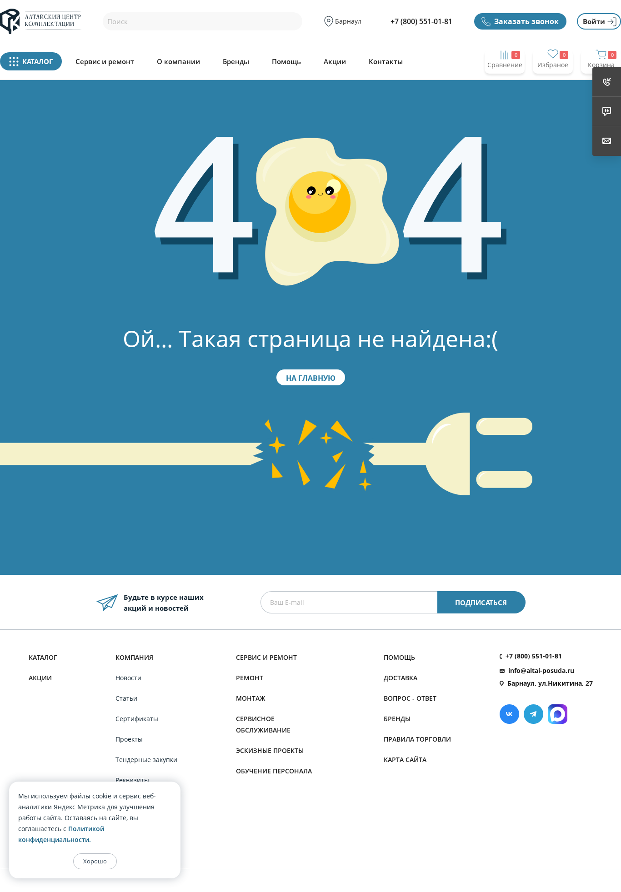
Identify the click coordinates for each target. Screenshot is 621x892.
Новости (128, 677)
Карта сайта (405, 759)
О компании (178, 61)
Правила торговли (417, 739)
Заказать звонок (526, 21)
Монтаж (250, 698)
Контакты (386, 61)
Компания (134, 657)
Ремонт (249, 677)
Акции (335, 61)
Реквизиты (132, 780)
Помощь (286, 61)
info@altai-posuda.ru (541, 670)
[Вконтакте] (509, 714)
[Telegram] (533, 714)
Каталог (43, 657)
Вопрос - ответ (410, 698)
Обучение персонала (274, 771)
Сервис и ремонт (104, 61)
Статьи (126, 698)
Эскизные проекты (270, 750)
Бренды (236, 61)
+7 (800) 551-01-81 (421, 21)
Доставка (400, 677)
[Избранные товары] (553, 82)
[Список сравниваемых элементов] (505, 82)
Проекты (129, 739)
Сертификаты (136, 718)
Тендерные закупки (146, 759)
